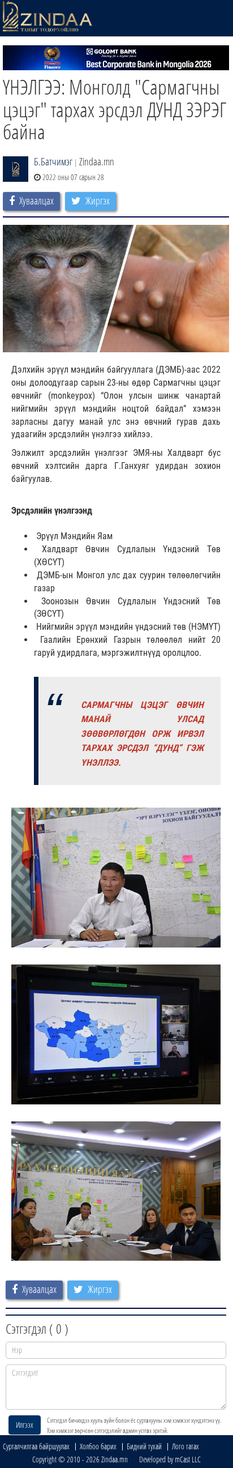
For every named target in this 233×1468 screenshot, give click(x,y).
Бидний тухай (144, 1446)
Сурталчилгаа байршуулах (36, 1446)
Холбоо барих (98, 1446)
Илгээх (24, 1424)
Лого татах (185, 1446)
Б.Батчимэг (53, 161)
